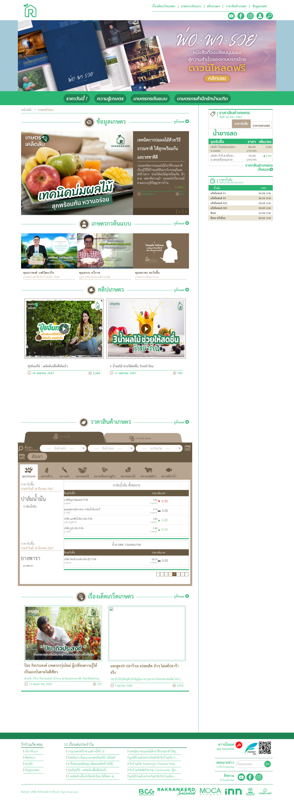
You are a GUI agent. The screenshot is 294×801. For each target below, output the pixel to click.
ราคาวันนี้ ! (76, 98)
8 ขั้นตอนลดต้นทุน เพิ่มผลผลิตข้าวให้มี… (91, 764)
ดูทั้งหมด (179, 122)
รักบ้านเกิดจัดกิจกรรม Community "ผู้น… (153, 770)
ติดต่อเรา (30, 758)
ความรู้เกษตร (110, 98)
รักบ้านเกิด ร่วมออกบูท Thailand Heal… (153, 764)
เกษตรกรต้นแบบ (150, 98)
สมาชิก (29, 764)
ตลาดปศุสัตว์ (148, 476)
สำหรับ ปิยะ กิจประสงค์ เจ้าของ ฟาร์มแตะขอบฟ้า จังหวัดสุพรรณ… (63, 679)
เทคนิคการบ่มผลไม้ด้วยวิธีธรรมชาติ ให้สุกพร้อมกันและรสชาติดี (159, 148)
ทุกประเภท (29, 476)
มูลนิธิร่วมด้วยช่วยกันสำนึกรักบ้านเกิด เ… (152, 776)
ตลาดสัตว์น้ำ (168, 476)
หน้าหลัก (27, 110)
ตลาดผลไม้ (82, 476)
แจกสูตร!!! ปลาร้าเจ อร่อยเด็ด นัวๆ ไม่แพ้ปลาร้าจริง (144, 669)
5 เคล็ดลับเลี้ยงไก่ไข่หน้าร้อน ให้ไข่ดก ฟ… (92, 776)
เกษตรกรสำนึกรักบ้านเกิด (202, 98)
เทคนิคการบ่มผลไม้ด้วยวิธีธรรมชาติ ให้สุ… (153, 751)
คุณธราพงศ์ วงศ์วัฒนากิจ (38, 273)
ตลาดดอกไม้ (128, 476)
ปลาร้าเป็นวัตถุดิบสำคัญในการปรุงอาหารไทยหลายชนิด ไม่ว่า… (146, 679)
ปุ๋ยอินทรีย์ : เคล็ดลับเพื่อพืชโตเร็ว (48, 366)
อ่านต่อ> (180, 187)
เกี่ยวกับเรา (31, 751)
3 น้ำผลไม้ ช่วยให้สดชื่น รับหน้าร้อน (132, 366)
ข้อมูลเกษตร (32, 770)
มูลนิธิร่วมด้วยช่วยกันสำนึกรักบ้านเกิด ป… (153, 758)
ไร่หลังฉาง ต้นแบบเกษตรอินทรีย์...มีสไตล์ (91, 758)
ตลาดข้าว (47, 476)
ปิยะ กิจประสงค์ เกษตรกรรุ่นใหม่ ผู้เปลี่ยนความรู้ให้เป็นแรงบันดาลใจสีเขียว (60, 669)
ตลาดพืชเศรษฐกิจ (105, 476)
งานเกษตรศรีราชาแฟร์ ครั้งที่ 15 (86, 751)
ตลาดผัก (65, 476)
